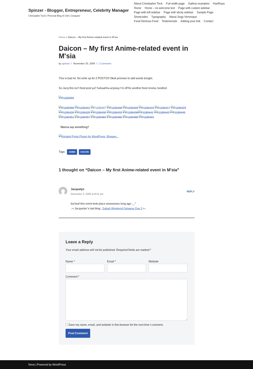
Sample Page (205, 12)
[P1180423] (178, 107)
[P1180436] (130, 112)
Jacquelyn (77, 189)
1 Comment (104, 63)
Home (137, 8)
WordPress (59, 364)
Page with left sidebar (147, 12)
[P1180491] (146, 117)
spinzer (66, 63)
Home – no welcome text (160, 8)
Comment (72, 276)
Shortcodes (141, 16)
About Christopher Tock (148, 3)
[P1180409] (130, 107)
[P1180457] (82, 117)
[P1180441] (145, 112)
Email (111, 261)
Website (154, 261)
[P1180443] (161, 112)
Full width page (175, 3)
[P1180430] (98, 112)
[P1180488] (130, 117)
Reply (190, 191)
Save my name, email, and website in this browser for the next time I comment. (115, 324)
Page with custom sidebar (194, 8)
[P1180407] (98, 107)
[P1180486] (114, 117)
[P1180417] (162, 107)
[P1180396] (66, 107)
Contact (208, 21)
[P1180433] (114, 112)
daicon (85, 152)
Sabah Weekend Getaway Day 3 (122, 208)
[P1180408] (114, 107)
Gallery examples (198, 3)
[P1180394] (66, 98)
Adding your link (190, 21)
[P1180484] (98, 117)
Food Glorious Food (146, 21)
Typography (158, 16)
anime (72, 152)
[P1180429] (82, 112)
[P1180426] (66, 112)
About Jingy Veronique (183, 16)
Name (70, 261)
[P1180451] (66, 117)
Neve (31, 364)
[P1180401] (82, 107)
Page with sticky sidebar (178, 12)
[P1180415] (146, 107)
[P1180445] (177, 112)
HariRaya (219, 3)
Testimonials (169, 21)
